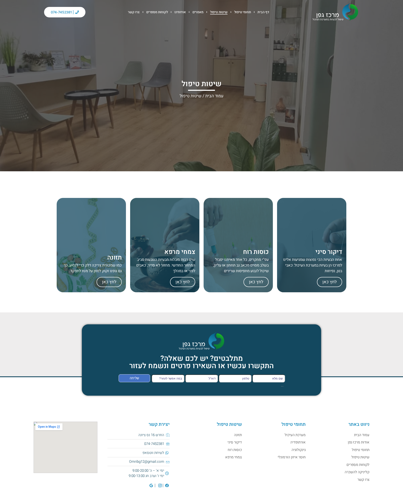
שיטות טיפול (219, 12)
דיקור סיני (235, 442)
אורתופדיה (298, 442)
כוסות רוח (235, 449)
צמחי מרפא (233, 457)
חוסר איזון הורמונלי (292, 457)
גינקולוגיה (299, 449)
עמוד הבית (214, 96)
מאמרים (197, 12)
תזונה (238, 435)
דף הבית (263, 12)
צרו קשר (134, 12)
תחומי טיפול (242, 12)
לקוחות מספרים (157, 12)
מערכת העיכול (295, 435)
